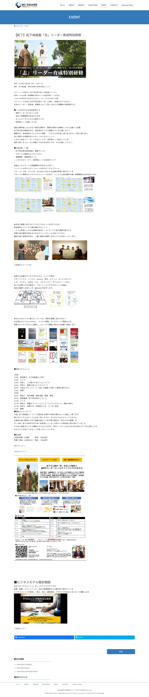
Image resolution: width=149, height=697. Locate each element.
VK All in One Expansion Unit (81, 693)
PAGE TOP (143, 674)
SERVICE (35, 684)
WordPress (55, 693)
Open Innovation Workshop (27, 671)
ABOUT (26, 684)
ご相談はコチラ (20, 628)
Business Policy (77, 684)
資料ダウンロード (20, 446)
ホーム (18, 684)
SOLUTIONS (46, 684)
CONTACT (65, 684)
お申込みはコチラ (20, 451)
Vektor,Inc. (94, 693)
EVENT (56, 684)
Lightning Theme (66, 693)
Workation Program (24, 664)
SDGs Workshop (23, 668)
